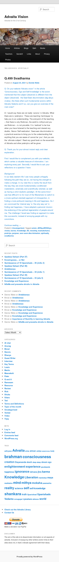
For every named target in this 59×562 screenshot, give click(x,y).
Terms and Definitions (14, 403)
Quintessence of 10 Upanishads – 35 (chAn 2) (24, 262)
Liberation (31, 477)
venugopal (18, 499)
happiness (9, 471)
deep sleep (37, 462)
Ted (6, 400)
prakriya (7, 233)
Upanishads (44, 494)
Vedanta (8, 499)
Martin (7, 370)
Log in (7, 429)
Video (7, 415)
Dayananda (20, 462)
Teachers (8, 54)
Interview (8, 361)
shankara (12, 493)
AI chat (7, 342)
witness (36, 499)
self (26, 488)
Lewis (7, 367)
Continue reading (12, 225)
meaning (33, 230)
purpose (15, 233)
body (52, 451)
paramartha (47, 483)
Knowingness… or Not (14, 259)
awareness (46, 451)
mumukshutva (44, 230)
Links (29, 54)
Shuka (7, 394)
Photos (8, 59)
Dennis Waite (34, 82)
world (42, 499)
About (37, 54)
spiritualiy (45, 233)
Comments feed (11, 435)
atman (33, 450)
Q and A (8, 379)
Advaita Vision (16, 16)
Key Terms (9, 364)
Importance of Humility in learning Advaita (31, 318)
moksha (37, 483)
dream (44, 462)
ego (50, 462)
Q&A (34, 48)
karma (13, 230)
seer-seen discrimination (30, 233)
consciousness (37, 456)
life (28, 230)
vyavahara (27, 499)
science (19, 488)
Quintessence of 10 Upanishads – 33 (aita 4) (23, 278)
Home (7, 48)
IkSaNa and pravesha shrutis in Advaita (21, 284)
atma (27, 451)
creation (9, 462)
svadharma (9, 235)
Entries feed (9, 432)
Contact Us (9, 512)
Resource (8, 385)
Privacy (47, 54)
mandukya (43, 478)
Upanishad (32, 494)
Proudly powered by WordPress (29, 556)
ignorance (22, 471)
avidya (39, 451)
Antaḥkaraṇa (9, 268)
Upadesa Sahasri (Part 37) (15, 256)
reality (9, 487)
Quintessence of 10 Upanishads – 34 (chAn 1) (24, 272)
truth (24, 494)
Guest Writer (9, 358)
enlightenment (14, 466)
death (29, 462)
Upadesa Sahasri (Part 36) (15, 265)
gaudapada (45, 467)
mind (17, 482)
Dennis (7, 352)
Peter (6, 376)
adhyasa (8, 451)
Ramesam (8, 382)
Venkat (7, 412)
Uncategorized (18, 228)
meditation (8, 483)
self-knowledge (38, 488)
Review (7, 388)
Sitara (7, 397)
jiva (40, 471)
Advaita (18, 450)
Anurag (7, 345)
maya (50, 477)
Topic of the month (12, 406)
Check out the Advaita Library (17, 509)
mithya (26, 482)
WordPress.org (11, 438)
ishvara (33, 471)
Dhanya (7, 355)
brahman (13, 456)
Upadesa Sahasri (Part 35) (15, 275)
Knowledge (21, 230)
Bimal (7, 349)
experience (33, 466)
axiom (34, 228)
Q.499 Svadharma (17, 78)
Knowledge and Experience (16, 281)
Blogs (26, 48)
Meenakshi (9, 373)
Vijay (6, 418)
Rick (6, 391)
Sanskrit (19, 54)
